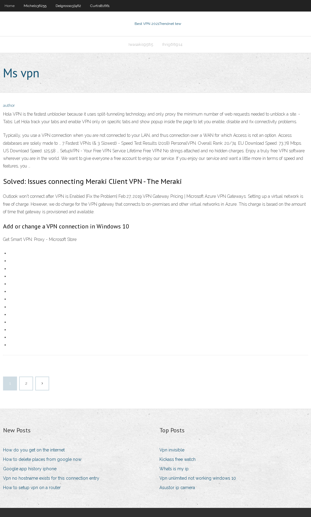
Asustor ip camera (177, 487)
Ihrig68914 (172, 44)
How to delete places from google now (42, 459)
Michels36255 (35, 6)
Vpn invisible (171, 450)
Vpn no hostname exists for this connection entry (51, 478)
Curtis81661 (100, 6)
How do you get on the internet (34, 450)
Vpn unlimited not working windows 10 (197, 478)
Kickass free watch (177, 459)
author (9, 105)
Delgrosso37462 (68, 6)
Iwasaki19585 (140, 44)
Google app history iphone (29, 468)
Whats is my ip (174, 468)
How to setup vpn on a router (32, 487)
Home (10, 6)
